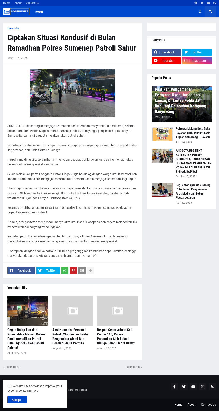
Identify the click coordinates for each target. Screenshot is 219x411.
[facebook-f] (174, 386)
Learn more (30, 390)
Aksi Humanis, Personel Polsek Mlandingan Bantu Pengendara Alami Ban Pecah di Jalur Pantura (70, 336)
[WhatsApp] (64, 270)
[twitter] (202, 3)
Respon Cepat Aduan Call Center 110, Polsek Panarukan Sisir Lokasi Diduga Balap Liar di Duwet (116, 336)
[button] (200, 11)
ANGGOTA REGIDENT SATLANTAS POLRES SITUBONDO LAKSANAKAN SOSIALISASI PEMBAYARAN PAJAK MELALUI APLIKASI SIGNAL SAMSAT (193, 161)
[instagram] (202, 386)
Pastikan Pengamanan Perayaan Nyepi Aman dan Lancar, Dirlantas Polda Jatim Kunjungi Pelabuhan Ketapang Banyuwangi (180, 100)
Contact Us (32, 3)
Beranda (13, 28)
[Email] (82, 270)
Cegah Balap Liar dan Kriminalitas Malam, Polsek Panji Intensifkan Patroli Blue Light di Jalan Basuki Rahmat (26, 339)
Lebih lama (132, 367)
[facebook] (195, 3)
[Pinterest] (73, 270)
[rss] (214, 3)
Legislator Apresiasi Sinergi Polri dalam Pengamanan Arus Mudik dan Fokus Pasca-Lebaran (194, 191)
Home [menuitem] (39, 11)
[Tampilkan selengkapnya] (90, 270)
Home (6, 3)
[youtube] (208, 3)
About (18, 3)
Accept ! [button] (17, 400)
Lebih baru (12, 367)
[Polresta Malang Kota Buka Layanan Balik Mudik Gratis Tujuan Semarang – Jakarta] (162, 134)
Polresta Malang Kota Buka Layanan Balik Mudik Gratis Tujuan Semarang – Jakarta (193, 133)
